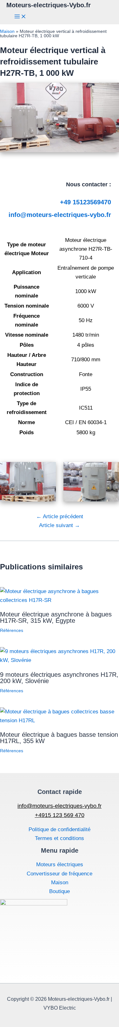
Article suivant (59, 525)
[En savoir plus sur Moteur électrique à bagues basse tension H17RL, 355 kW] (59, 721)
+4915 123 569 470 (59, 815)
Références (11, 630)
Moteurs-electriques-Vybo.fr (48, 5)
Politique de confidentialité (59, 829)
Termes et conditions (59, 838)
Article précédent (59, 517)
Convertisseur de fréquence (59, 874)
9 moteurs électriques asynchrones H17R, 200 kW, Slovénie (59, 677)
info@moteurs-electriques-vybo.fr (60, 214)
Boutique (59, 891)
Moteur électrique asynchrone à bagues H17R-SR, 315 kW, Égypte (56, 617)
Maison (7, 31)
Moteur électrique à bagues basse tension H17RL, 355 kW (59, 737)
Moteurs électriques (59, 865)
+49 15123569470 (85, 202)
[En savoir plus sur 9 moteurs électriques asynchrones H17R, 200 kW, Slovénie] (59, 660)
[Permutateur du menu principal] (20, 16)
